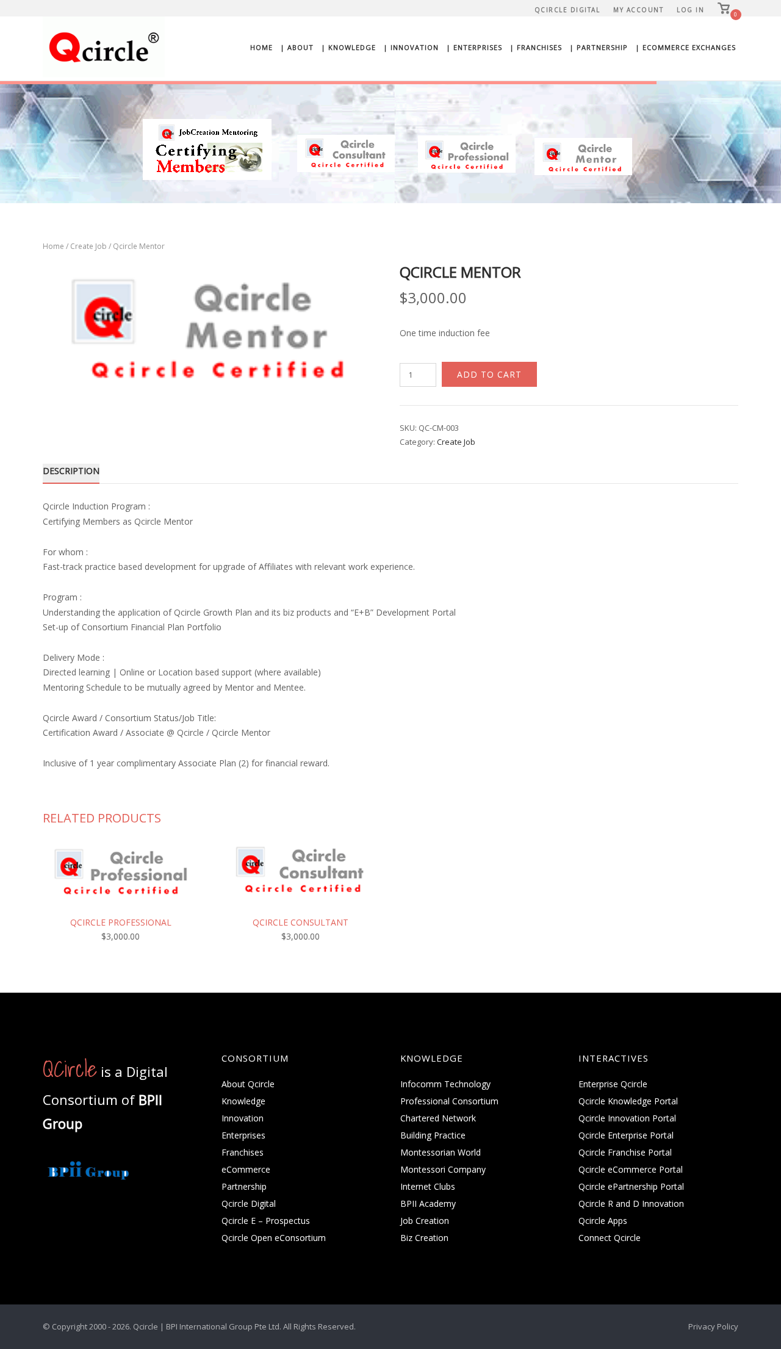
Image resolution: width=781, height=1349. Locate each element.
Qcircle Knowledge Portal (628, 1101)
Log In (690, 9)
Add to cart (489, 374)
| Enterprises (474, 47)
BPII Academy (428, 1203)
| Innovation (411, 47)
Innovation (242, 1118)
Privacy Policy (713, 1326)
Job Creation (424, 1220)
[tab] (71, 473)
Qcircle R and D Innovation (631, 1203)
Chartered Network (438, 1118)
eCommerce (245, 1169)
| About (297, 47)
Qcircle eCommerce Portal (630, 1169)
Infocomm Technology (445, 1084)
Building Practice (433, 1135)
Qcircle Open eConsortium (273, 1237)
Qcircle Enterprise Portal (626, 1135)
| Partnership (598, 47)
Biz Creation (424, 1237)
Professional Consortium (449, 1101)
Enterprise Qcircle (612, 1084)
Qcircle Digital (567, 9)
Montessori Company (443, 1169)
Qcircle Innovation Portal (627, 1118)
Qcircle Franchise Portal (625, 1152)
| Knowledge (348, 47)
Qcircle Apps (602, 1220)
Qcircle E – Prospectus (265, 1220)
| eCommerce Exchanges (685, 47)
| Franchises (535, 47)
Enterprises (243, 1135)
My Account (638, 9)
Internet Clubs (427, 1186)
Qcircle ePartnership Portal (631, 1186)
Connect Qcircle (609, 1237)
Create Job (88, 246)
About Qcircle (248, 1084)
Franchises (242, 1152)
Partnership (244, 1186)
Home (261, 47)
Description (71, 471)
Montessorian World (440, 1152)
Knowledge (243, 1101)
